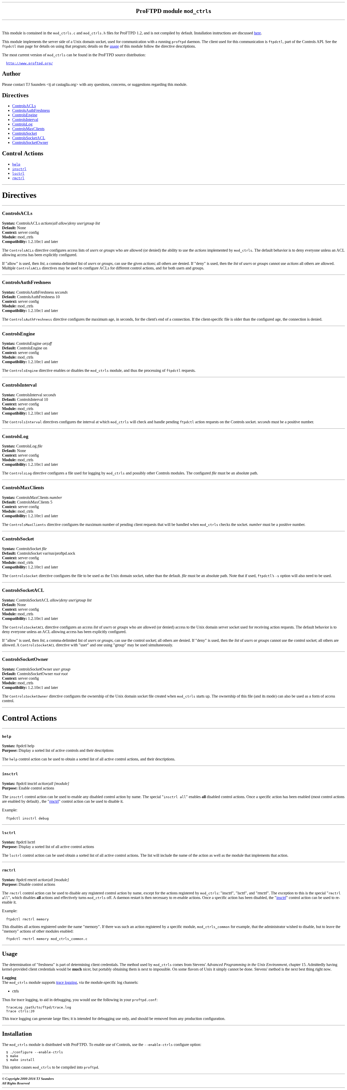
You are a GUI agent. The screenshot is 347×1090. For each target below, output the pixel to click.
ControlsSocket (24, 133)
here (257, 33)
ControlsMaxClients (28, 129)
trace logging (66, 982)
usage (114, 46)
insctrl (281, 897)
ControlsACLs (24, 106)
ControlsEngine (24, 115)
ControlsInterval (25, 119)
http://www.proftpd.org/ (29, 63)
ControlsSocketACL (28, 138)
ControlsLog (22, 124)
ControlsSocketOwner (30, 142)
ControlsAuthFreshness (31, 110)
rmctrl (54, 801)
